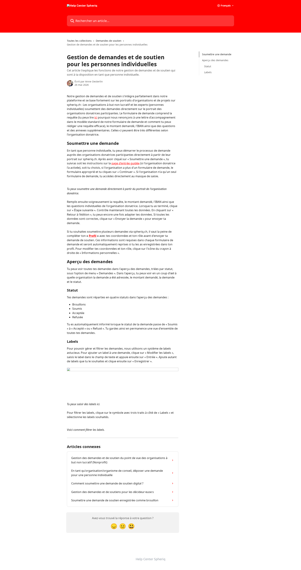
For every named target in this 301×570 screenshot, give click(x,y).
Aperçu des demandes (215, 60)
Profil (92, 236)
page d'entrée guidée (125, 163)
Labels (208, 72)
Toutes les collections (79, 40)
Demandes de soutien (108, 40)
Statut (207, 66)
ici (95, 117)
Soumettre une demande (216, 54)
